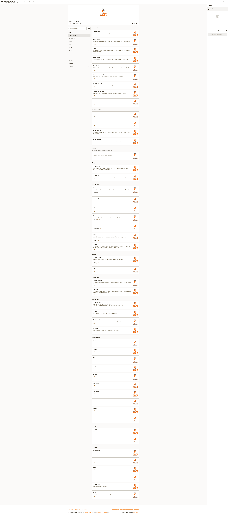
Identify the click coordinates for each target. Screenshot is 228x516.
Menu (72, 509)
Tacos (79, 41)
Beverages (79, 66)
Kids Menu (79, 57)
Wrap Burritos (79, 38)
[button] (115, 33)
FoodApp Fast (136, 512)
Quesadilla (79, 54)
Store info (135, 23)
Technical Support (115, 509)
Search (88, 28)
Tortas (79, 44)
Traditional (79, 47)
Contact (85, 509)
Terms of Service (129, 509)
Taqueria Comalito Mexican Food (11, 1)
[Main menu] (2, 2)
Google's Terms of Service (101, 512)
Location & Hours (79, 509)
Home (69, 509)
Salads (79, 51)
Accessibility (136, 509)
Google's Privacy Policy (89, 512)
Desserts (79, 63)
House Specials (79, 35)
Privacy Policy (123, 509)
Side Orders (79, 60)
